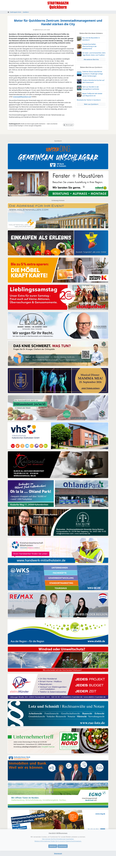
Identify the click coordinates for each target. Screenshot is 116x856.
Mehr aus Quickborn (91, 104)
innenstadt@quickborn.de (22, 97)
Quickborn (26, 12)
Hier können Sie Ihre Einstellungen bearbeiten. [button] (58, 839)
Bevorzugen (69, 125)
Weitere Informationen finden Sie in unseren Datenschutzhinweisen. (58, 841)
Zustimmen (63, 846)
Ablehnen (52, 846)
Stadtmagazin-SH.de (15, 12)
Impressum (58, 853)
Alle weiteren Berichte (91, 59)
